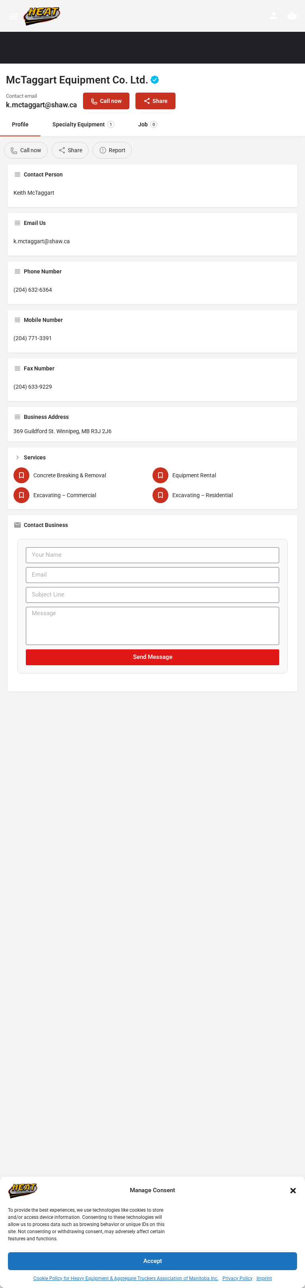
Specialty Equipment (82, 124)
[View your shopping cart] (292, 15)
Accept (152, 1261)
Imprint (264, 1278)
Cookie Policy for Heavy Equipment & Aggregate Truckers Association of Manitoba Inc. (125, 1278)
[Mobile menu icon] (13, 16)
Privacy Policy (237, 1278)
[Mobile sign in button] (273, 15)
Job (146, 124)
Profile (20, 124)
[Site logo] (43, 16)
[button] (293, 1191)
